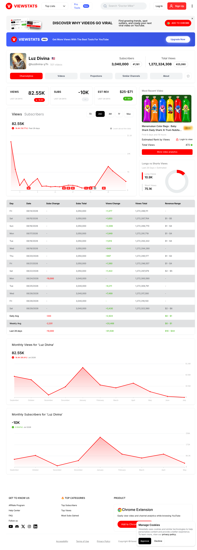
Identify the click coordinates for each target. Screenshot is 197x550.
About (166, 76)
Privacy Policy (103, 541)
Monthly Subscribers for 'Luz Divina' (37, 414)
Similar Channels (131, 76)
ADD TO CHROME (180, 23)
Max (129, 114)
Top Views (66, 510)
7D (90, 114)
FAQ (11, 515)
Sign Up (179, 6)
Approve (145, 541)
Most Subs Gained (70, 515)
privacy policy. (169, 534)
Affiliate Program (17, 505)
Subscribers (34, 114)
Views (17, 114)
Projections (96, 76)
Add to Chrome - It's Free (135, 524)
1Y (119, 114)
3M (110, 114)
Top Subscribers (69, 505)
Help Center (14, 510)
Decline (158, 541)
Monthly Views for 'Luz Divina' (33, 344)
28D (100, 114)
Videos (61, 76)
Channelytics (26, 76)
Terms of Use (82, 541)
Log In (159, 6)
